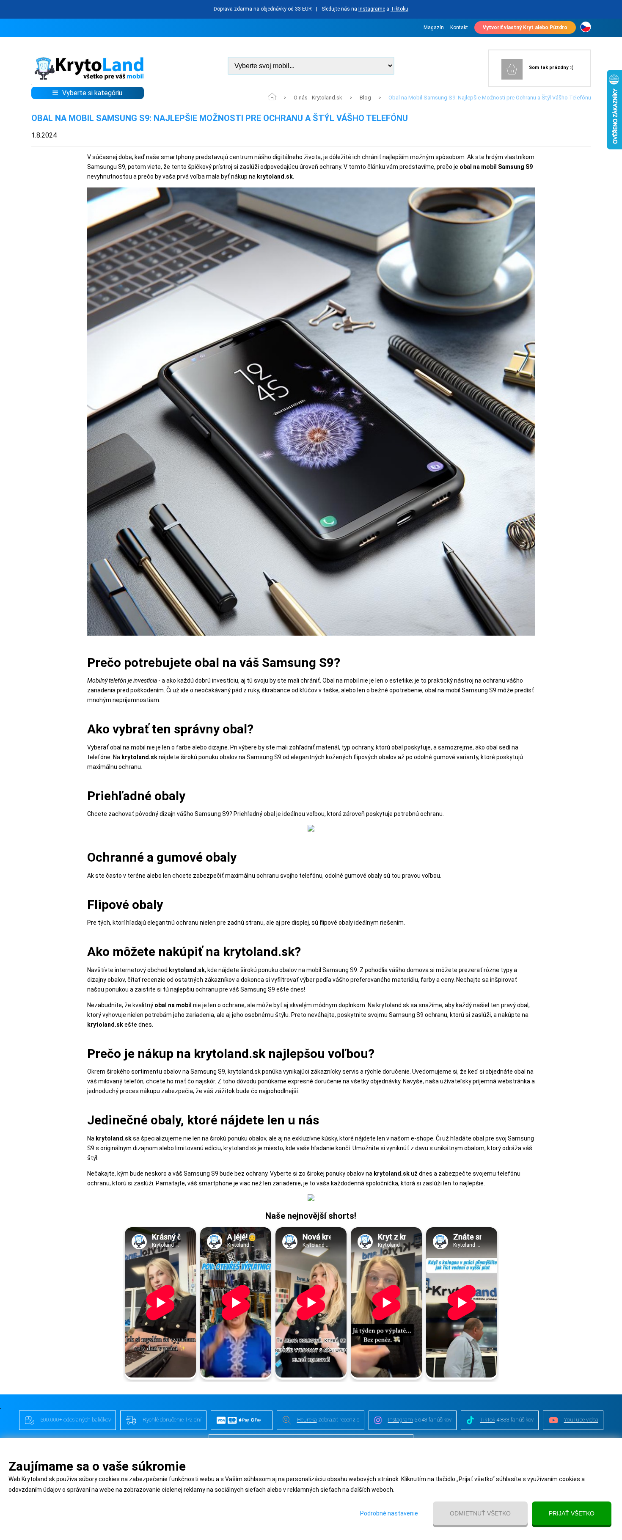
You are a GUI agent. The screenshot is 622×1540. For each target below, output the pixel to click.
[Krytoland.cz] (585, 27)
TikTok (487, 1420)
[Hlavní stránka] (87, 78)
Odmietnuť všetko (480, 1513)
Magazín (434, 27)
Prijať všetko (571, 1513)
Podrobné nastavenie (389, 1513)
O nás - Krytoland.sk (318, 97)
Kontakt (459, 27)
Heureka (307, 1420)
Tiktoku (399, 9)
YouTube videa (581, 1420)
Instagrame (371, 9)
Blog (365, 97)
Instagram (400, 1420)
